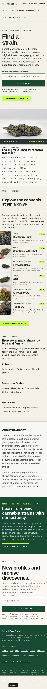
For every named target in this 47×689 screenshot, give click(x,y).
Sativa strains (23, 369)
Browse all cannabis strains (16, 98)
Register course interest (34, 4)
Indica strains (8, 369)
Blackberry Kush (22, 237)
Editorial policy (18, 655)
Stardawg (14, 90)
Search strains (23, 83)
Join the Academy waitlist (15, 546)
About (11, 17)
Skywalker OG (21, 292)
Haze (13, 388)
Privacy (5, 661)
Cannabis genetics (11, 407)
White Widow (28, 92)
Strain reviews (9, 411)
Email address (8, 596)
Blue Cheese (15, 92)
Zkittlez (6, 392)
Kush (20, 388)
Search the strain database (15, 71)
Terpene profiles (30, 407)
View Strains (8, 11)
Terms (13, 661)
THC (38, 11)
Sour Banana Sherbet (25, 251)
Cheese (24, 90)
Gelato (5, 92)
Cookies (29, 388)
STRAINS (13, 630)
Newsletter (21, 17)
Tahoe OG (18, 306)
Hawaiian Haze (21, 264)
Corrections (33, 655)
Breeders (30, 11)
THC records (24, 411)
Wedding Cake (34, 90)
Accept (13, 685)
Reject (23, 685)
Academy (20, 11)
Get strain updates (23, 609)
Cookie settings (24, 661)
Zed (15, 278)
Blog (5, 17)
